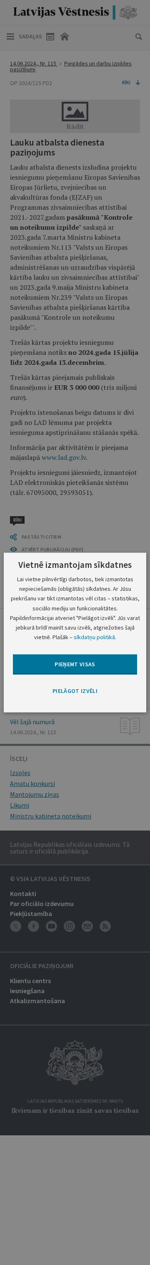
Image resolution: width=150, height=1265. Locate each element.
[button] (75, 691)
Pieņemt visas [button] (75, 664)
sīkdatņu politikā (94, 636)
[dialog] (75, 633)
